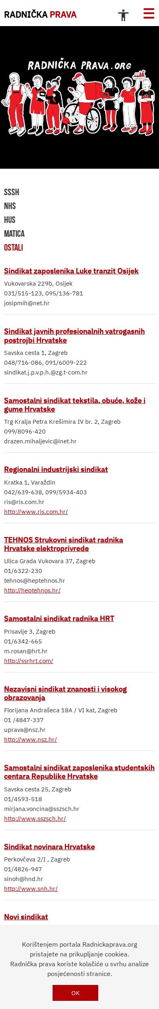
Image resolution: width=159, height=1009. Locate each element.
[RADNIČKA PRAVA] (79, 97)
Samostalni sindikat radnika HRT (59, 618)
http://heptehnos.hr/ (32, 590)
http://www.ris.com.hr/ (36, 512)
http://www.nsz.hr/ (30, 739)
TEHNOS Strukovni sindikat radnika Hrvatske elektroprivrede (63, 544)
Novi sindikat (26, 916)
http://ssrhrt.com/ (28, 661)
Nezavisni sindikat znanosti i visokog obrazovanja (65, 693)
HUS (9, 220)
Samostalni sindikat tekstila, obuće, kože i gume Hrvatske (75, 404)
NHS (10, 206)
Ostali (13, 247)
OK (75, 993)
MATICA (14, 233)
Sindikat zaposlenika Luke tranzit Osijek (71, 270)
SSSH (11, 192)
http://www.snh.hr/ (31, 888)
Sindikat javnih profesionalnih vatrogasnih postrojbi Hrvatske (74, 335)
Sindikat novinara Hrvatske (49, 846)
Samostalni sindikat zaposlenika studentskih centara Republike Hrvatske (79, 771)
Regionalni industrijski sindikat (56, 469)
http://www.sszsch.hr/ (35, 818)
